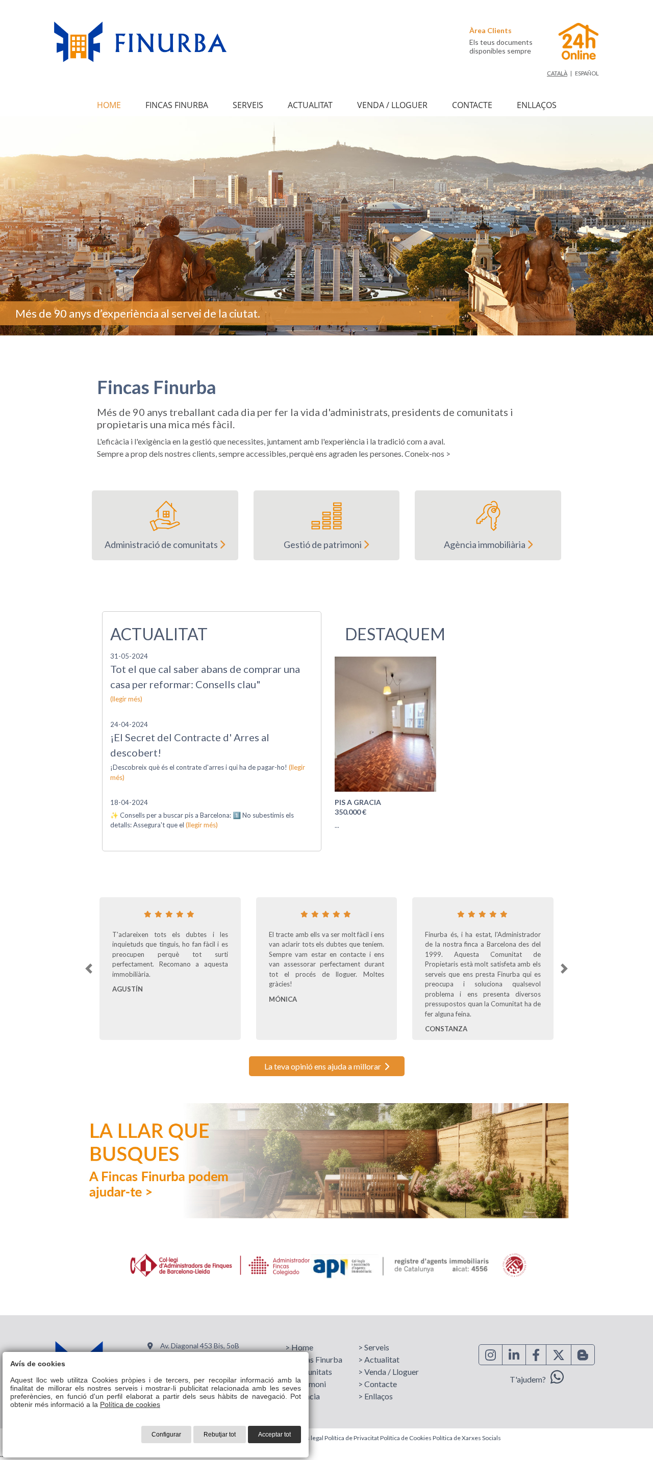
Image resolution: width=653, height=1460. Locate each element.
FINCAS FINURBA (176, 105)
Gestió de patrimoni (323, 544)
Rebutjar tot (220, 1434)
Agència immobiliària (485, 544)
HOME (109, 105)
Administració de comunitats (162, 544)
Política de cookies (130, 1404)
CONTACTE (472, 105)
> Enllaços (375, 1396)
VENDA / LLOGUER (392, 105)
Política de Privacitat (351, 1438)
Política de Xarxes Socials (467, 1438)
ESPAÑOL (587, 73)
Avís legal (310, 1438)
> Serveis (373, 1347)
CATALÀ (557, 73)
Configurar (166, 1434)
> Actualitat (378, 1359)
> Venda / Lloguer (388, 1371)
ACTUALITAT (310, 105)
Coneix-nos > (427, 453)
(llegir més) (126, 699)
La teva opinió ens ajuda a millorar (324, 1066)
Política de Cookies (406, 1438)
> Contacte (377, 1384)
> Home (299, 1347)
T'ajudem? (530, 1379)
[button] (89, 968)
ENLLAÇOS (537, 105)
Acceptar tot (274, 1434)
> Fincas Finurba (313, 1359)
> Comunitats (308, 1371)
